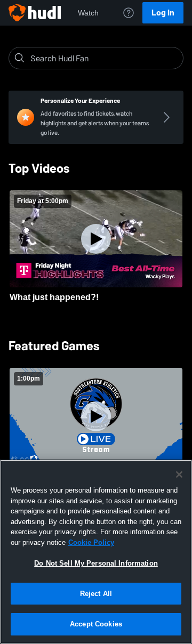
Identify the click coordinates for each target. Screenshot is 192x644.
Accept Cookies (96, 624)
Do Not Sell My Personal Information (96, 563)
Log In (162, 12)
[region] (96, 552)
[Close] (179, 474)
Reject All (96, 594)
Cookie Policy (91, 542)
